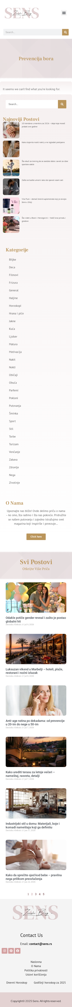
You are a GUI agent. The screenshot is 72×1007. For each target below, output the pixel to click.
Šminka (13, 413)
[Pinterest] (11, 951)
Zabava (13, 459)
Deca (12, 267)
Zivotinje (14, 483)
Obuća (13, 383)
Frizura (13, 282)
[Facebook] (17, 951)
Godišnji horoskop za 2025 (50, 982)
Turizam (14, 444)
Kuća (12, 329)
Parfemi (13, 390)
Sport (12, 421)
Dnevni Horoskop (16, 982)
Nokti (12, 367)
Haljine (13, 298)
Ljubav (13, 336)
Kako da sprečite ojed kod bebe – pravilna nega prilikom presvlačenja (34, 877)
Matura (13, 344)
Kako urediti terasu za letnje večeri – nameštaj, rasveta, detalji (30, 774)
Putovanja (15, 406)
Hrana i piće (16, 313)
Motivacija (15, 352)
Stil (11, 429)
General (13, 290)
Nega (12, 475)
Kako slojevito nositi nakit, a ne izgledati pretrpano (43, 142)
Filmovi (13, 275)
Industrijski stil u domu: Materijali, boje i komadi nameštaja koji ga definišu (33, 825)
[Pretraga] (65, 32)
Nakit (12, 359)
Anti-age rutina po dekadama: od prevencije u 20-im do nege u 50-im (35, 722)
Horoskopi (15, 306)
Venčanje (14, 452)
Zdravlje (14, 467)
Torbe (12, 436)
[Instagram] (4, 951)
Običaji (13, 375)
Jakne (12, 321)
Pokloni (13, 398)
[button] (64, 13)
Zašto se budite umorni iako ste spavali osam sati (42, 180)
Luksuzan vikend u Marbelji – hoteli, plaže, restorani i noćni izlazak (34, 671)
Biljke (12, 259)
